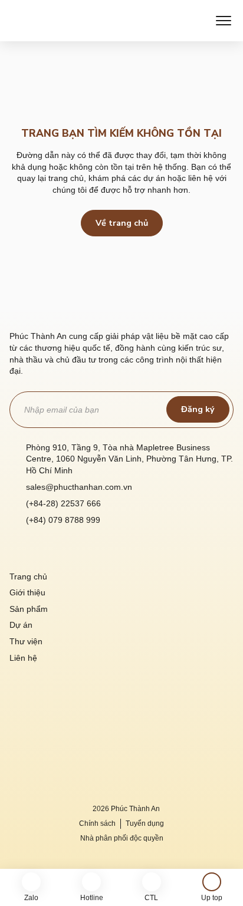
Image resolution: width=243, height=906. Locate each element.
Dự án (20, 625)
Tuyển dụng (145, 823)
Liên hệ (23, 658)
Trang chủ (28, 576)
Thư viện (25, 641)
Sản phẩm (28, 609)
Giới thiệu (27, 592)
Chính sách (97, 823)
